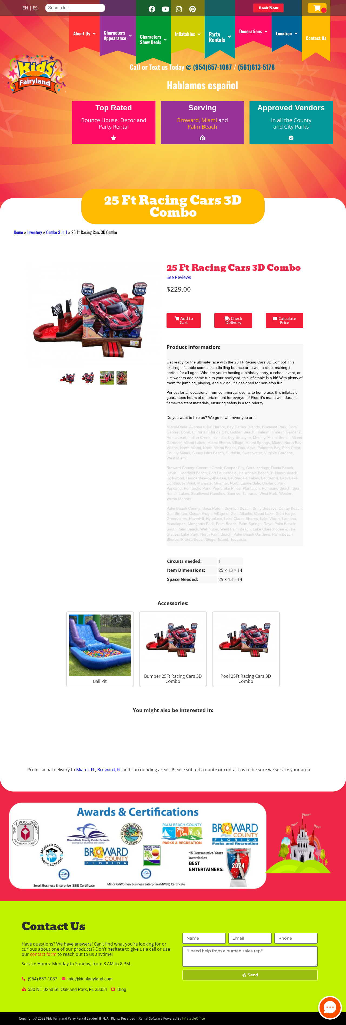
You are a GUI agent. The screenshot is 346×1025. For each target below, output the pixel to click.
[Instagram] (179, 9)
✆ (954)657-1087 (209, 67)
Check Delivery (233, 320)
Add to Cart (186, 320)
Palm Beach (202, 126)
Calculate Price (286, 320)
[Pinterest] (192, 9)
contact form (43, 954)
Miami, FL (85, 770)
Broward (188, 120)
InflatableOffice (193, 1018)
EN (25, 8)
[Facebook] (152, 9)
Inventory (34, 232)
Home (18, 232)
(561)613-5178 (256, 67)
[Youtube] (165, 9)
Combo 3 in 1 (56, 232)
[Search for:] (75, 7)
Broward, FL (109, 770)
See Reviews (179, 277)
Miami (209, 120)
